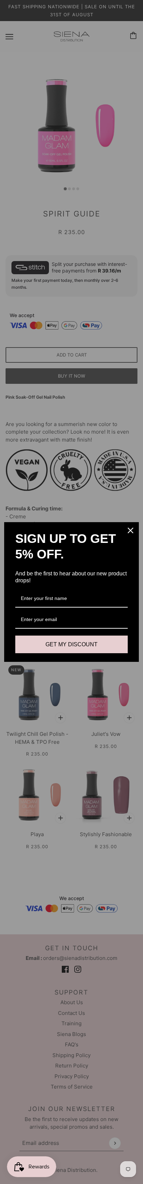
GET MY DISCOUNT (71, 644)
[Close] (130, 530)
